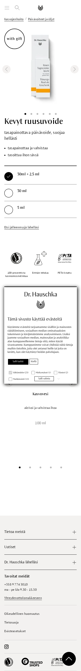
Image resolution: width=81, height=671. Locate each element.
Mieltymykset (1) (43, 373)
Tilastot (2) (63, 373)
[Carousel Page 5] (61, 467)
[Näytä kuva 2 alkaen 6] (31, 114)
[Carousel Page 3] (40, 467)
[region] (40, 69)
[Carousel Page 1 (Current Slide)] (20, 467)
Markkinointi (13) (21, 379)
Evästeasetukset (15, 631)
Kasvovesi (40, 394)
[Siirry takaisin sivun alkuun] (69, 659)
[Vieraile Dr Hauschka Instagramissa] (6, 647)
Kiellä (34, 361)
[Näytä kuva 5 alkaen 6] (50, 114)
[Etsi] (17, 7)
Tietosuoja (11, 622)
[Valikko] (7, 7)
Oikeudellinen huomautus (22, 613)
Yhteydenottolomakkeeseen (23, 598)
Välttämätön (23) (20, 373)
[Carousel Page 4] (51, 467)
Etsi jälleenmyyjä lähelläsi (21, 227)
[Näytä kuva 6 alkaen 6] (56, 114)
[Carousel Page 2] (30, 467)
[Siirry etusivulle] (41, 7)
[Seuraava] (74, 69)
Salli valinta (44, 378)
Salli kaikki (18, 361)
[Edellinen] (6, 69)
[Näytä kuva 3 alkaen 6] (37, 114)
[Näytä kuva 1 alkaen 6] (25, 114)
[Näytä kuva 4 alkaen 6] (43, 114)
